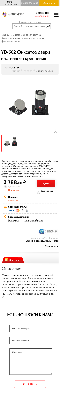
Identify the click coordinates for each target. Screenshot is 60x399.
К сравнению (46, 191)
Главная (5, 34)
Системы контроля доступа (27, 34)
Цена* (11, 186)
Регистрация (11, 5)
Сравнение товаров (30, 3)
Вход (9, 2)
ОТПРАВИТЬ (30, 384)
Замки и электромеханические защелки (21, 38)
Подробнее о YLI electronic (44, 237)
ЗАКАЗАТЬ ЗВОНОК (42, 16)
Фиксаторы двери (10, 41)
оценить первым (44, 70)
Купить (46, 183)
